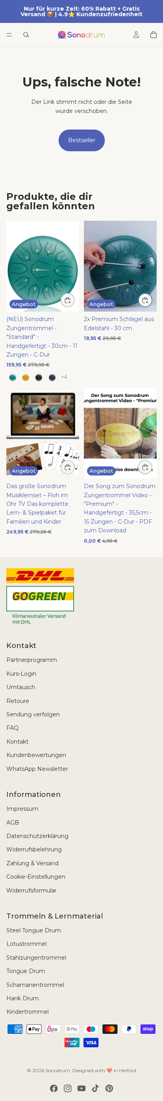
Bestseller (81, 140)
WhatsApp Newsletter (37, 768)
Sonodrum (57, 1070)
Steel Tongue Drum (33, 930)
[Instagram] (67, 1088)
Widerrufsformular (31, 890)
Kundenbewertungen (36, 755)
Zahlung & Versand (32, 863)
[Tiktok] (95, 1088)
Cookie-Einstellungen (35, 876)
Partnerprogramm (31, 659)
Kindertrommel (27, 1011)
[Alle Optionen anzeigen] (64, 377)
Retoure (17, 701)
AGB (12, 822)
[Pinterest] (109, 1088)
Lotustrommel (26, 943)
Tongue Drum (25, 971)
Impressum (22, 808)
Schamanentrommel (35, 984)
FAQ (12, 727)
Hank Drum (22, 998)
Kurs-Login (21, 673)
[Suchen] (26, 34)
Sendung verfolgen (33, 714)
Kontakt (17, 741)
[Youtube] (81, 1088)
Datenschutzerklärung (37, 836)
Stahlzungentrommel (36, 957)
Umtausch (20, 687)
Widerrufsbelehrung (34, 849)
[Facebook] (54, 1088)
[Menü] (9, 35)
